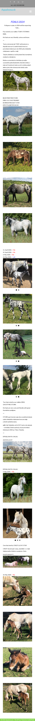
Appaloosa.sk (8, 9)
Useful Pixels (30, 720)
